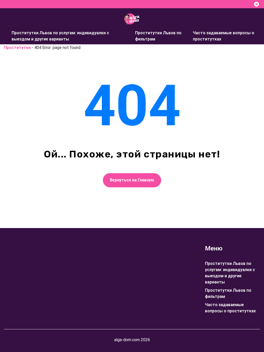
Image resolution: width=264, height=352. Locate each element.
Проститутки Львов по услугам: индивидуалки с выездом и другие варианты (60, 35)
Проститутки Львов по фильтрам (158, 35)
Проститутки (17, 47)
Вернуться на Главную (132, 180)
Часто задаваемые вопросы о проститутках (223, 35)
